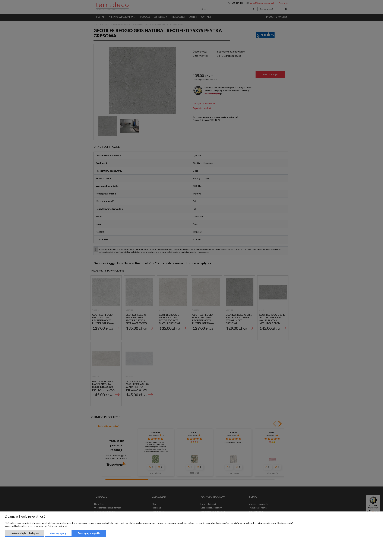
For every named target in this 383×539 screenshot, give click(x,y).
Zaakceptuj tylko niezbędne (24, 533)
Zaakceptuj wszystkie (89, 533)
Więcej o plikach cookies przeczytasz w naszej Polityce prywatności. (36, 526)
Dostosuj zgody (58, 533)
